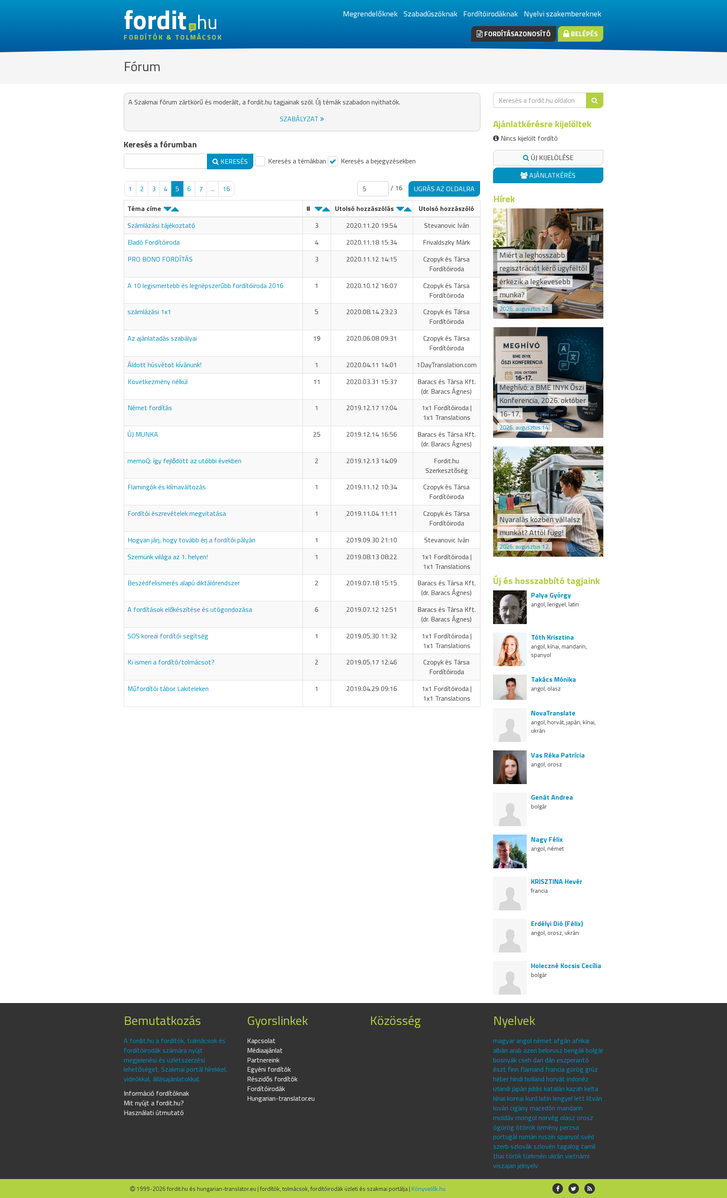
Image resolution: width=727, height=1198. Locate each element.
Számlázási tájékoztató (161, 225)
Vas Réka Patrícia (558, 755)
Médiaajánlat (265, 1050)
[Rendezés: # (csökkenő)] (318, 211)
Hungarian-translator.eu (281, 1098)
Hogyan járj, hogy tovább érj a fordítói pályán (191, 540)
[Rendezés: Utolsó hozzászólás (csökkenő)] (400, 211)
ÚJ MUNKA (142, 434)
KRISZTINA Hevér (556, 881)
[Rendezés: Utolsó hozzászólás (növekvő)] (407, 211)
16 (226, 189)
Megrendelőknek (370, 13)
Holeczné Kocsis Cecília (566, 966)
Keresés (233, 161)
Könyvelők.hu (428, 1188)
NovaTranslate (553, 713)
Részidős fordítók (272, 1079)
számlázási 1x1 (149, 312)
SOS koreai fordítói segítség (167, 636)
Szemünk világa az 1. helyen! (167, 557)
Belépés (583, 34)
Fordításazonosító (517, 34)
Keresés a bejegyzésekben (377, 161)
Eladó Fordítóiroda (153, 242)
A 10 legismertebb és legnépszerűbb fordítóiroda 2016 (205, 285)
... (213, 189)
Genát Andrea (552, 797)
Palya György (551, 595)
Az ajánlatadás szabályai (162, 338)
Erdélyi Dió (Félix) (557, 923)
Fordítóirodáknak (490, 13)
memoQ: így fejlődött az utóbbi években (184, 461)
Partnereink (263, 1060)
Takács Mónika (553, 679)
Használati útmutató (154, 1112)
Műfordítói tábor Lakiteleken (168, 688)
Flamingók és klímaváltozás (166, 487)
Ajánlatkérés (552, 175)
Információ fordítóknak (156, 1093)
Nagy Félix (547, 839)
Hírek (504, 199)
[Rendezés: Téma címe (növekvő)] (175, 211)
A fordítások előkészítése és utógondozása (189, 609)
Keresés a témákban (296, 161)
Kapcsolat (261, 1040)
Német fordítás (149, 408)
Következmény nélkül (157, 381)
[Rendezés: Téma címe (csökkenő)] (167, 211)
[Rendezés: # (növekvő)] (326, 211)
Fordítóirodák (266, 1088)
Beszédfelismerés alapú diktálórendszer (183, 583)
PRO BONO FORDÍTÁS (160, 259)
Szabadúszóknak (430, 13)
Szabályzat (300, 119)
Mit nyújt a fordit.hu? (154, 1103)
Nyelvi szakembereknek (562, 13)
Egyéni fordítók (269, 1069)
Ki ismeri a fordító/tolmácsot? (171, 662)
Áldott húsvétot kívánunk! (164, 365)
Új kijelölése (551, 157)
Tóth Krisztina (552, 637)
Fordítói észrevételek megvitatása (176, 513)
